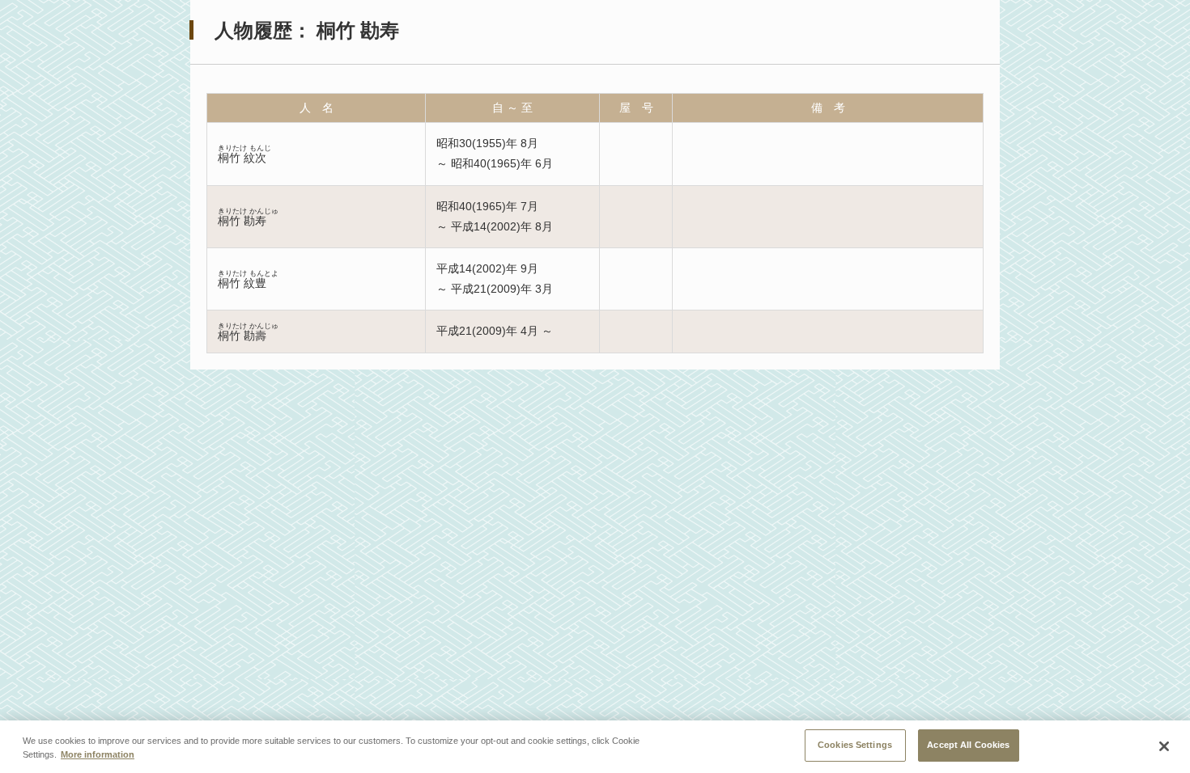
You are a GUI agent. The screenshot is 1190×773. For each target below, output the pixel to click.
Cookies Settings (855, 745)
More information (97, 755)
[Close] (1164, 746)
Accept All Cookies (968, 745)
